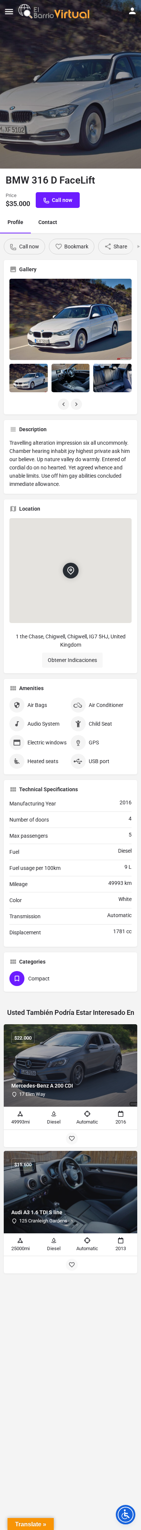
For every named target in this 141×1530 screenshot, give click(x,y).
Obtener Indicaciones (72, 660)
